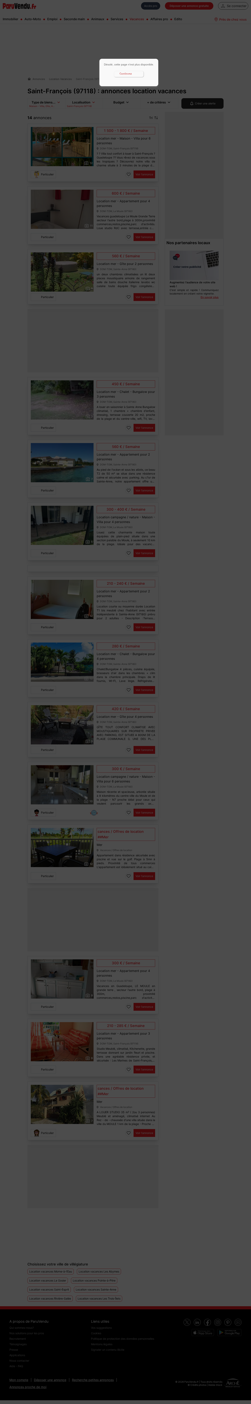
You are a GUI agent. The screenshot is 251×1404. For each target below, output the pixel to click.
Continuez (126, 74)
